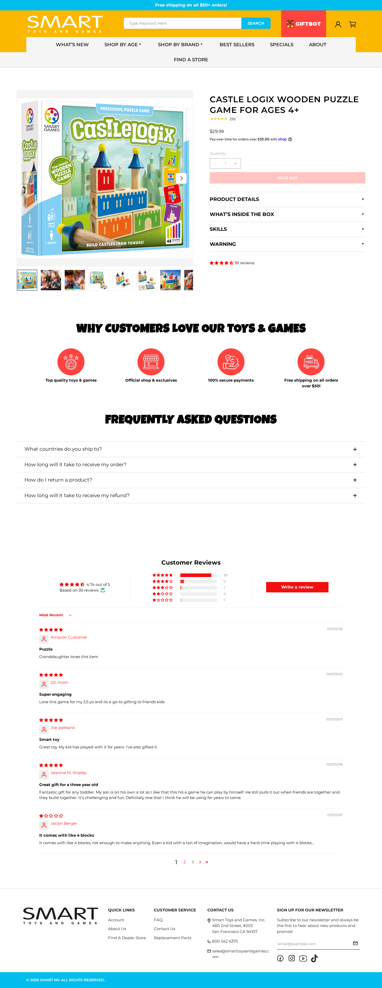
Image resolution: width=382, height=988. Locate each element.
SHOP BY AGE (121, 45)
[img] (51, 629)
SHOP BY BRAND (178, 45)
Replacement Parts (172, 937)
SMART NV (49, 980)
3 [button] (193, 862)
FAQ (158, 919)
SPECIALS (281, 45)
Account (116, 919)
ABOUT (317, 45)
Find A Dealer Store (127, 937)
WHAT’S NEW (72, 45)
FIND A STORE (191, 60)
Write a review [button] (297, 587)
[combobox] (197, 23)
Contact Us (164, 928)
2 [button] (184, 862)
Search (256, 23)
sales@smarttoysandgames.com (240, 954)
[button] (352, 24)
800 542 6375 (225, 941)
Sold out (288, 178)
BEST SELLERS (237, 45)
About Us (117, 928)
